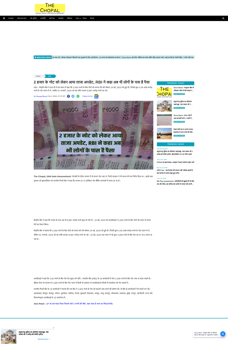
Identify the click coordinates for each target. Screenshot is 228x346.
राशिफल (69, 18)
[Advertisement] (71, 37)
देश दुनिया (33, 18)
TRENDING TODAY (175, 83)
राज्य (77, 18)
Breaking (22, 18)
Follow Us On (88, 96)
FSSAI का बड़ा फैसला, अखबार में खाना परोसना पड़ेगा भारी (175, 162)
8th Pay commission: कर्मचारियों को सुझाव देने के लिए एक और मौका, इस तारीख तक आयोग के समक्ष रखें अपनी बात (175, 184)
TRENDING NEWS (175, 144)
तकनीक (60, 18)
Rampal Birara (41, 96)
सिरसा (92, 18)
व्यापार (85, 18)
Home (11, 18)
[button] (4, 18)
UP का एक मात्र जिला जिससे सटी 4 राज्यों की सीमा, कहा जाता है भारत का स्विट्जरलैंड (79, 304)
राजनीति (43, 18)
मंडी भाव (52, 18)
